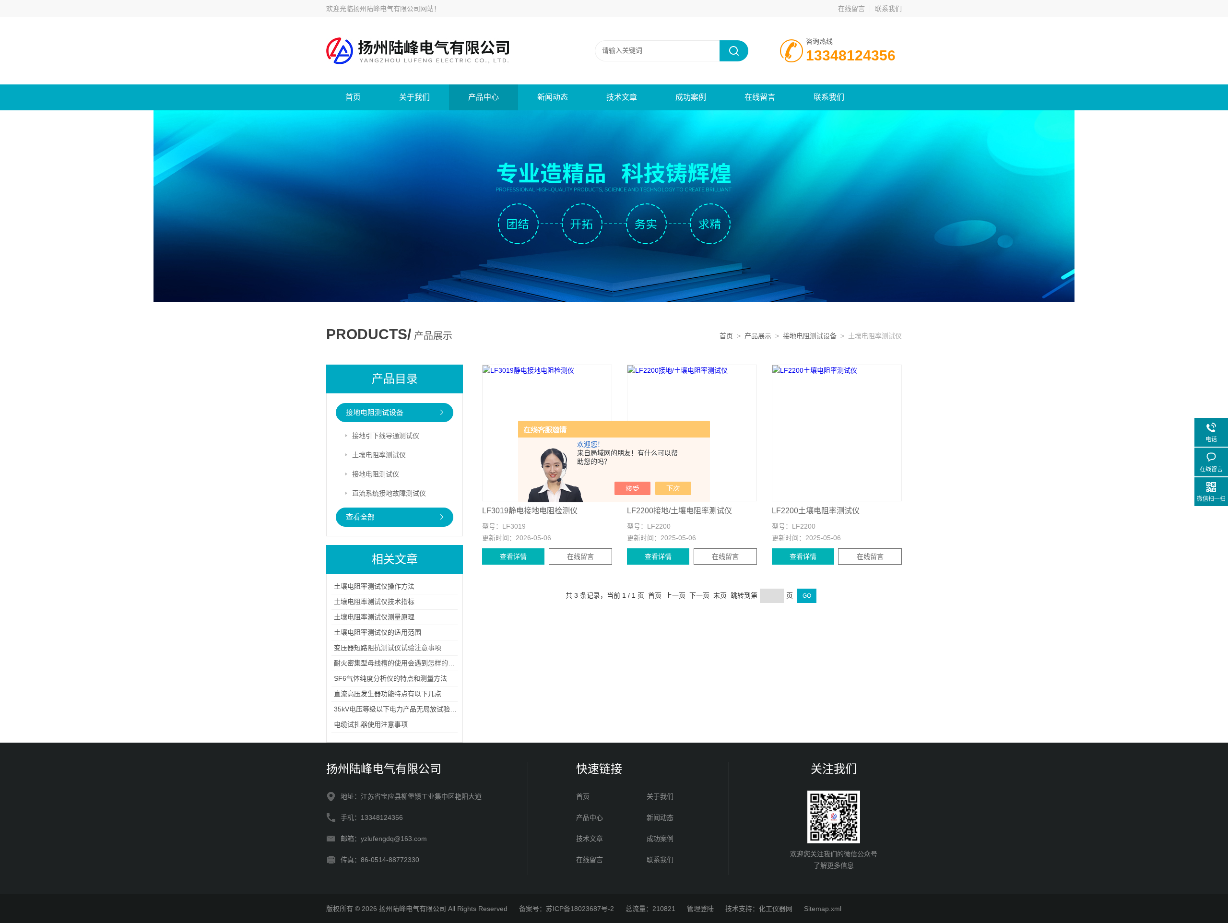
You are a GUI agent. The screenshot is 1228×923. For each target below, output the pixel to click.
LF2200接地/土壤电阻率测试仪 (679, 511)
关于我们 (414, 97)
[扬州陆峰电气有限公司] (441, 50)
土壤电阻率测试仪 (379, 455)
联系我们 (888, 8)
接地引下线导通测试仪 (385, 435)
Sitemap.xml (822, 908)
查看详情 (513, 556)
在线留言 (851, 8)
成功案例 (690, 97)
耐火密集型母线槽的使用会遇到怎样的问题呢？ (404, 663)
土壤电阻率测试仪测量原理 (374, 617)
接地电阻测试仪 (375, 474)
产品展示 (757, 336)
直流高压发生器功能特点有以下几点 (387, 694)
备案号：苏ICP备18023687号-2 (566, 908)
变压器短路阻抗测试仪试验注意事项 (387, 647)
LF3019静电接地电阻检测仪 (530, 511)
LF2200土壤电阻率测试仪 (816, 511)
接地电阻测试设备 (810, 336)
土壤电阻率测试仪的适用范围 (377, 632)
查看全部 (360, 517)
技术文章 (621, 97)
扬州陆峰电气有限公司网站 (393, 8)
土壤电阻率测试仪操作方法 (374, 586)
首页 (353, 97)
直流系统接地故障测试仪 (389, 493)
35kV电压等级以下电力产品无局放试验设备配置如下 (412, 709)
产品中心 (483, 97)
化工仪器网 (775, 908)
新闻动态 (552, 97)
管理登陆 (700, 908)
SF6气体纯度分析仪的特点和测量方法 (390, 678)
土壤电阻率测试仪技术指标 (374, 601)
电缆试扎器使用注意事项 (371, 724)
